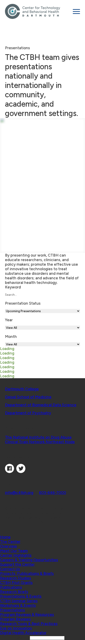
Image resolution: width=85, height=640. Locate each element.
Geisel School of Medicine (28, 397)
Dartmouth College (22, 389)
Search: (23, 637)
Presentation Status (23, 303)
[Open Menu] (76, 11)
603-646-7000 (52, 492)
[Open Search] (42, 527)
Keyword (13, 287)
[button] (10, 541)
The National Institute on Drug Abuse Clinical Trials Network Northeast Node (40, 439)
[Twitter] (20, 471)
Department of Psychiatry (28, 413)
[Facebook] (9, 471)
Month (11, 336)
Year (9, 320)
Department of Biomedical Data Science (40, 405)
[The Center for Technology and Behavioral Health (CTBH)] (37, 11)
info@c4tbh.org (19, 492)
